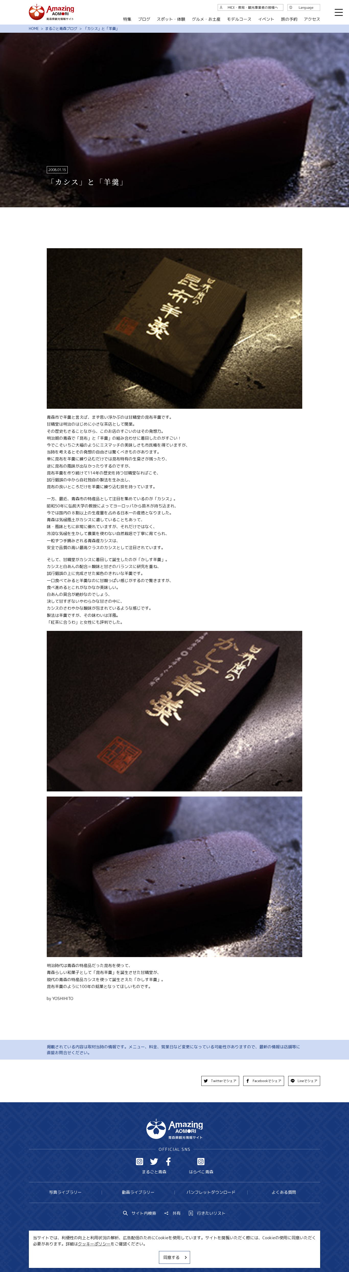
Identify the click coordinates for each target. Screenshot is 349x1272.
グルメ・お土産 (206, 19)
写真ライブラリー (65, 1192)
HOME (34, 29)
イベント (266, 19)
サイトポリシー (193, 1253)
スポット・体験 (171, 19)
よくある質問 (284, 1192)
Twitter (154, 1161)
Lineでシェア (307, 1080)
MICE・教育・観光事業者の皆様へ (139, 1253)
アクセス (312, 19)
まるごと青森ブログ (61, 29)
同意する (171, 1257)
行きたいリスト (211, 1213)
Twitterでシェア (223, 1080)
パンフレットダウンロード (211, 1192)
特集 (127, 19)
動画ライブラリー (138, 1192)
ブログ (144, 19)
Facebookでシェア (267, 1080)
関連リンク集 (228, 1253)
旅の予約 (289, 19)
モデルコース (239, 19)
